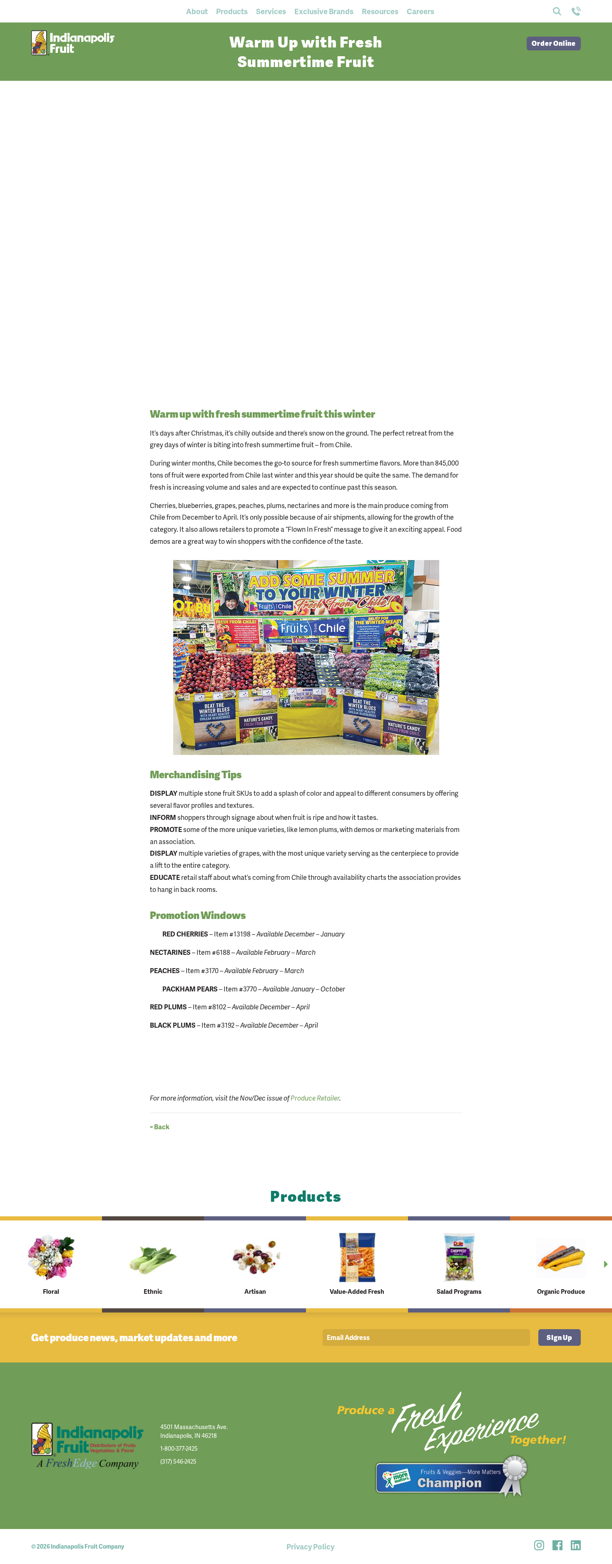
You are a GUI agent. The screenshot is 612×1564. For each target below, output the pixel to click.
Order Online (554, 43)
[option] (51, 1264)
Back (159, 1126)
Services (271, 11)
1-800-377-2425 (179, 1448)
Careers (420, 11)
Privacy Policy (310, 1546)
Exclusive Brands (323, 11)
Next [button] (606, 1264)
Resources (380, 11)
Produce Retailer (315, 1098)
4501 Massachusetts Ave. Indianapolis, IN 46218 (194, 1431)
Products (232, 11)
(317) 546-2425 (178, 1461)
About (197, 11)
